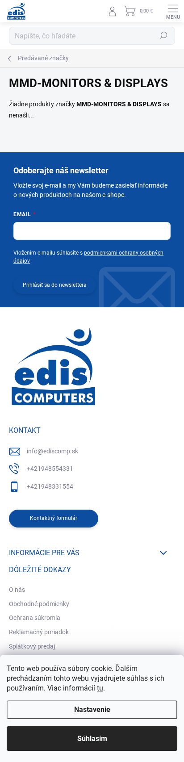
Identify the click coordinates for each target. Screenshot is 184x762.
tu (100, 688)
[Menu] (173, 11)
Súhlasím (92, 738)
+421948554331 (50, 468)
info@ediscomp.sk (52, 451)
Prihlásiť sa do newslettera (55, 285)
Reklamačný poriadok (39, 632)
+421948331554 (50, 486)
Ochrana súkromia (34, 617)
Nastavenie (92, 709)
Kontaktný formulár (53, 518)
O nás (17, 589)
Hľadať (163, 36)
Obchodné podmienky (39, 603)
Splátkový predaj (32, 646)
